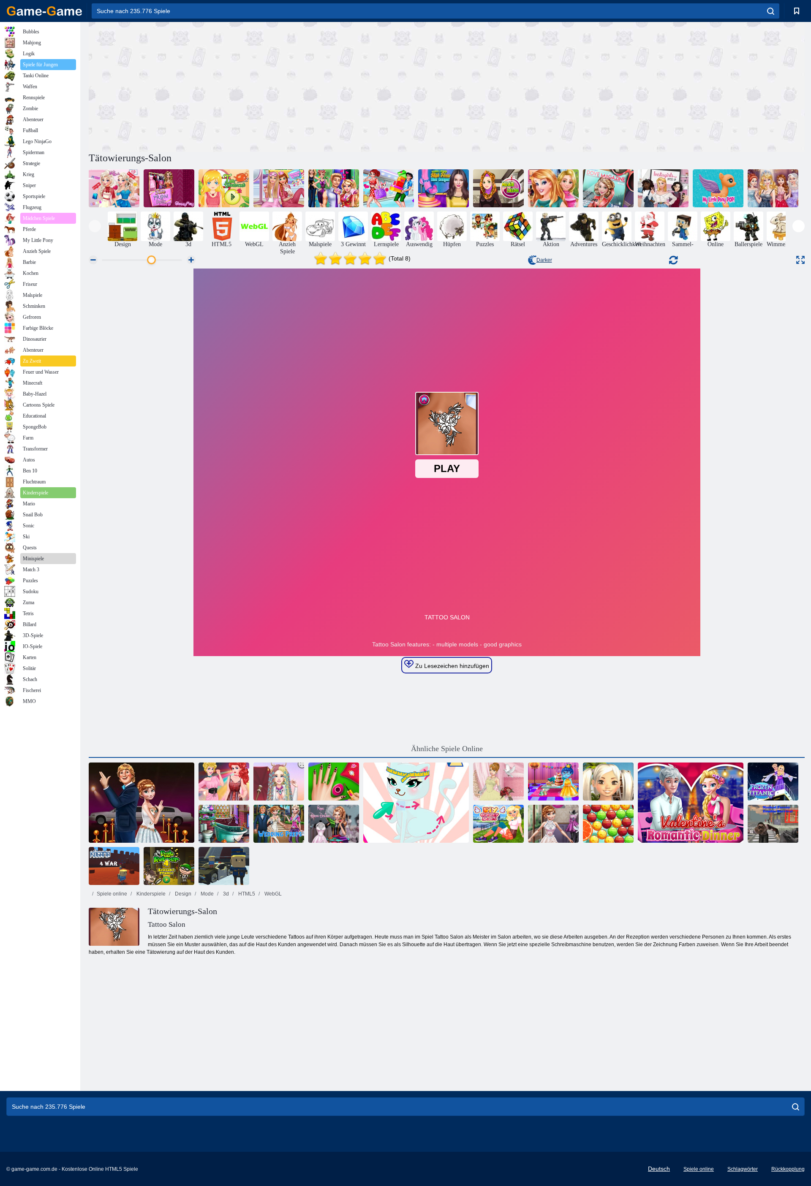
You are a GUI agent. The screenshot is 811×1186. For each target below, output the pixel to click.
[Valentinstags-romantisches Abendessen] (690, 803)
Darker (544, 260)
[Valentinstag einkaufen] (388, 188)
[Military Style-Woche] (114, 188)
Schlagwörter (742, 1169)
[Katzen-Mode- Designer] (416, 803)
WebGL (272, 894)
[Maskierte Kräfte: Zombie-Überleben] (773, 824)
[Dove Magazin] (608, 188)
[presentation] (95, 226)
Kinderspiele (150, 894)
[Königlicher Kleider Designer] (333, 824)
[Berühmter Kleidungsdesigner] (553, 824)
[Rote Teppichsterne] (141, 803)
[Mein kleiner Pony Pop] (718, 188)
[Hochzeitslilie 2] (498, 782)
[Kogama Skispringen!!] (224, 866)
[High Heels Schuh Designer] (443, 188)
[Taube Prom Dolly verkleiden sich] (169, 188)
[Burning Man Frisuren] (278, 782)
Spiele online (112, 894)
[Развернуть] (800, 260)
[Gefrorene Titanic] (773, 782)
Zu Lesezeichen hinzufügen (451, 665)
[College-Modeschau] (224, 782)
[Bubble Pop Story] (608, 824)
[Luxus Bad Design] (224, 824)
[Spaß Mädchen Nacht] (553, 188)
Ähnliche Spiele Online (447, 748)
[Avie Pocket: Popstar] (608, 782)
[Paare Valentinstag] (333, 188)
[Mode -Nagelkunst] (333, 782)
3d (225, 894)
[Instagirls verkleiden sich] (663, 188)
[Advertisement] (268, 86)
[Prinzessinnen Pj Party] (278, 188)
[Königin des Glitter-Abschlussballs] (773, 188)
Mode (206, 894)
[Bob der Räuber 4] (169, 866)
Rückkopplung (788, 1169)
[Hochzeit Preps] (278, 824)
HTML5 (246, 894)
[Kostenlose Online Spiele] (44, 11)
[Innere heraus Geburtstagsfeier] (553, 782)
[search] (771, 11)
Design (182, 894)
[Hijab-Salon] (498, 188)
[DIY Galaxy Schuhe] (498, 824)
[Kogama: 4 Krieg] (114, 866)
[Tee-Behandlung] (224, 188)
